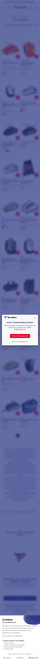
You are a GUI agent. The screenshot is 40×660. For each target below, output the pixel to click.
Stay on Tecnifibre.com (20, 342)
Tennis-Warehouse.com (20, 336)
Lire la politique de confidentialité (12, 636)
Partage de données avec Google (14, 645)
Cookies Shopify (9, 643)
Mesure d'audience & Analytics (13, 647)
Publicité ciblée (8, 649)
